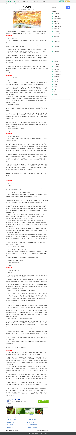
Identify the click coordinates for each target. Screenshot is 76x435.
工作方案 (55, 84)
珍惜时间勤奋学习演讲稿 (32, 424)
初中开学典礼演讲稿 (10, 427)
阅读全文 (29, 9)
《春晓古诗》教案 (57, 61)
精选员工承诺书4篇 (57, 71)
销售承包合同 (56, 13)
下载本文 (33, 9)
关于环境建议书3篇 (57, 74)
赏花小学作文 (56, 64)
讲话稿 (55, 89)
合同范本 (28, 1)
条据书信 (44, 1)
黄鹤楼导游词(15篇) (57, 18)
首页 (19, 1)
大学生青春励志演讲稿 (31, 419)
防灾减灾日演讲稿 (30, 422)
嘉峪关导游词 (56, 36)
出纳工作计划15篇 (57, 81)
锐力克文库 (36, 433)
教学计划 (55, 94)
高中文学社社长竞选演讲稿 (32, 427)
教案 (54, 96)
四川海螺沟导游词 (57, 31)
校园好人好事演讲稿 (10, 422)
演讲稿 (20, 3)
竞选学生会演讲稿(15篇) (43, 430)
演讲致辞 (33, 1)
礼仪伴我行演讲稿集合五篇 (14, 430)
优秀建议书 (56, 59)
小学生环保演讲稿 (10, 424)
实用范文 (23, 1)
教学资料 (38, 1)
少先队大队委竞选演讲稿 (11, 419)
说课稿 (55, 91)
